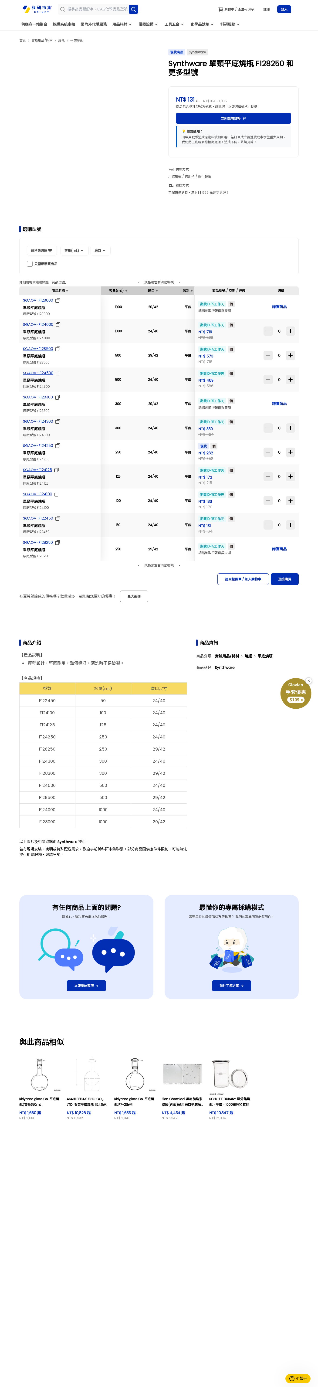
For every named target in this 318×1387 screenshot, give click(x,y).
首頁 (22, 40)
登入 (284, 9)
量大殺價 (134, 596)
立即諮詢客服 (84, 985)
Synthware (225, 667)
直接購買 (284, 579)
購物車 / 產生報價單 (239, 9)
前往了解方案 (229, 985)
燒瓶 (61, 40)
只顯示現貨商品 (45, 264)
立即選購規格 (230, 118)
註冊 (266, 9)
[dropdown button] (57, 300)
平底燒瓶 (76, 40)
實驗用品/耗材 (42, 40)
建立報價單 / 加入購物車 (243, 579)
